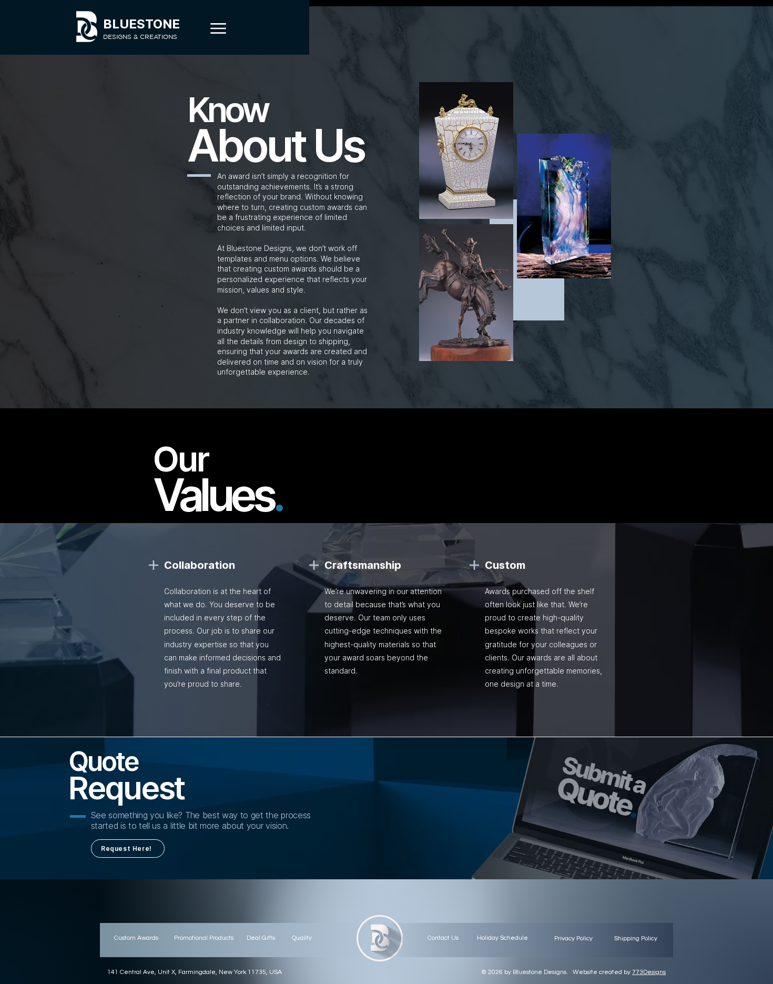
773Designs (649, 972)
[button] (218, 28)
